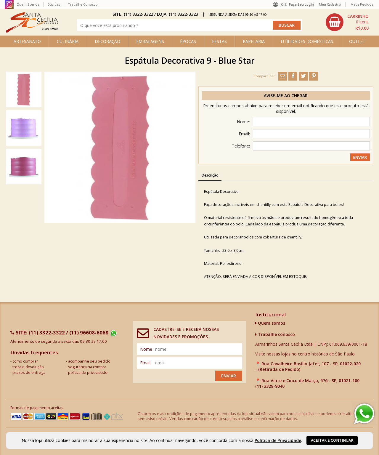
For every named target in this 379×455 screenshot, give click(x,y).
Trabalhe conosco (276, 334)
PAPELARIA (254, 41)
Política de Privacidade (278, 440)
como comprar (25, 361)
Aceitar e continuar (332, 440)
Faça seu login (301, 4)
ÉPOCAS (188, 41)
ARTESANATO (27, 41)
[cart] (348, 22)
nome (146, 349)
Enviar (228, 376)
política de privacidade (87, 372)
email (145, 363)
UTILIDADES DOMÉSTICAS (307, 41)
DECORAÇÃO (107, 41)
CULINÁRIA (67, 41)
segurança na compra (87, 366)
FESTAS (219, 41)
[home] (32, 31)
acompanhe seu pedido (89, 361)
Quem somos (271, 323)
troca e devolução (28, 366)
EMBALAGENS (150, 41)
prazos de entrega (28, 372)
